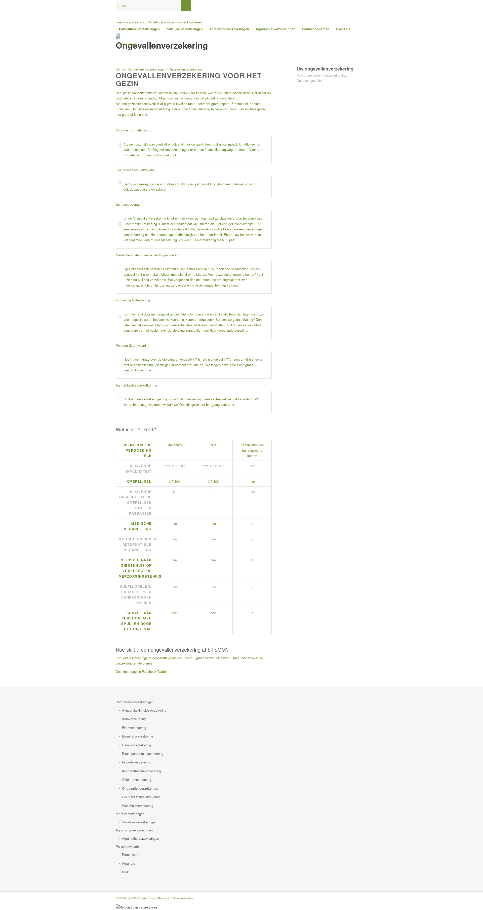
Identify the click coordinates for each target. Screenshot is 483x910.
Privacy (153, 898)
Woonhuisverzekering (137, 805)
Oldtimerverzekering (136, 779)
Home (120, 69)
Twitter (162, 671)
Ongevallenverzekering (140, 788)
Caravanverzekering (136, 745)
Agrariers (128, 863)
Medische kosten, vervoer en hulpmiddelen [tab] (147, 255)
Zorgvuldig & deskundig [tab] (133, 300)
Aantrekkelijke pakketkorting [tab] (136, 385)
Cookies (144, 898)
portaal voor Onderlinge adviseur (152, 22)
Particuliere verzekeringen (146, 69)
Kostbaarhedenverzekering (141, 770)
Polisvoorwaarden (309, 75)
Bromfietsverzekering (137, 736)
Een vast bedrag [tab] (128, 204)
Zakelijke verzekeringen (139, 822)
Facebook (149, 671)
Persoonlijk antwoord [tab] (131, 345)
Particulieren (131, 854)
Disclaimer (164, 898)
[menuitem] (139, 29)
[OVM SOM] (126, 44)
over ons (122, 22)
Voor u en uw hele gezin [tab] (133, 130)
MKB (125, 871)
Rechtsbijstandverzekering (141, 796)
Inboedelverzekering (136, 762)
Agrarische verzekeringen (134, 830)
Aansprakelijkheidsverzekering (144, 710)
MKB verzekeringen (130, 813)
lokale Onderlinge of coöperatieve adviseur (153, 657)
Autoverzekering (134, 718)
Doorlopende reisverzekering (142, 753)
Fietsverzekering (134, 727)
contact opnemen (190, 22)
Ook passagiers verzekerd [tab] (135, 169)
